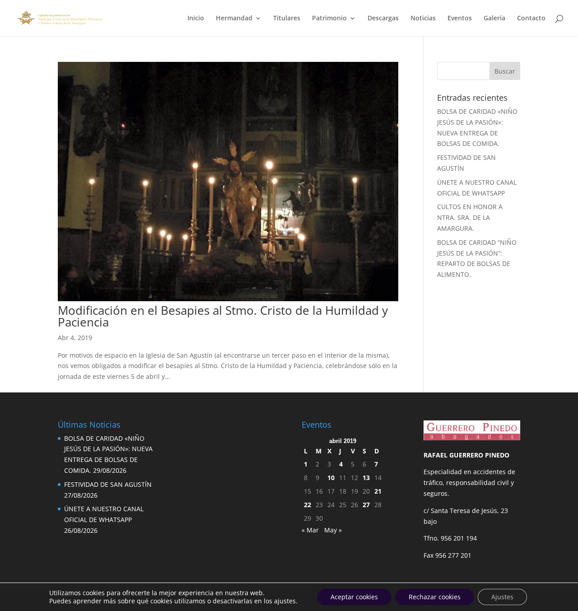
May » (333, 530)
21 (378, 491)
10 (331, 477)
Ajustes (502, 596)
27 (366, 504)
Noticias (423, 18)
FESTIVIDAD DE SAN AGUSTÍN (108, 484)
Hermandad (234, 18)
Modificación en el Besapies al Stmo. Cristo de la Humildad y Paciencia (223, 316)
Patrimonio (329, 18)
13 (366, 477)
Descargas (383, 18)
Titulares (286, 18)
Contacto (531, 18)
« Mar (310, 530)
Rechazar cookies (435, 596)
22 (307, 504)
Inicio (195, 18)
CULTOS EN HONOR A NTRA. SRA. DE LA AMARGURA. (470, 217)
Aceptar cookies (354, 596)
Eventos (459, 18)
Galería (494, 18)
